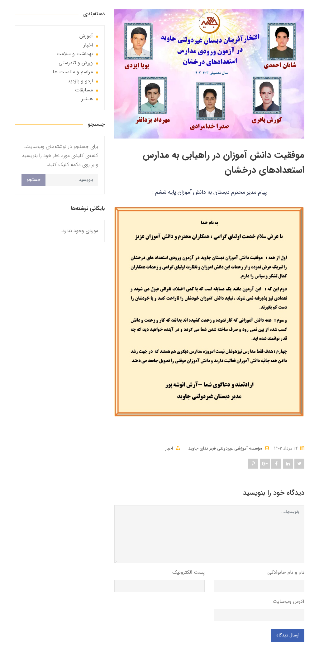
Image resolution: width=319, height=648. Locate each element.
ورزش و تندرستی (76, 63)
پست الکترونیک (188, 572)
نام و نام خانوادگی (285, 572)
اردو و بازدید (80, 81)
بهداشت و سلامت (74, 54)
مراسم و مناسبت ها (73, 72)
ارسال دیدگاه (287, 635)
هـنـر (87, 99)
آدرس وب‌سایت (288, 601)
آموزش (86, 36)
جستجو (33, 179)
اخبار (169, 448)
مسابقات (84, 90)
